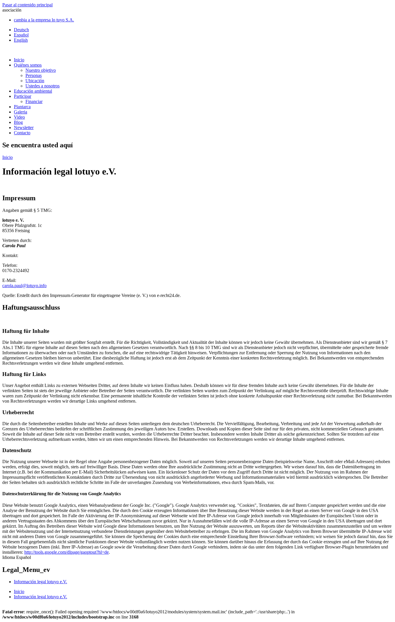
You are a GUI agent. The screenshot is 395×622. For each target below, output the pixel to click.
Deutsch (21, 29)
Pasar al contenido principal (27, 4)
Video (19, 117)
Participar (22, 96)
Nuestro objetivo (40, 70)
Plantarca (22, 106)
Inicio (19, 59)
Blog (18, 122)
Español (21, 34)
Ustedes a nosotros (42, 85)
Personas (33, 75)
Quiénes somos (28, 65)
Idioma (9, 557)
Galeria (20, 111)
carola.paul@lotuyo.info (24, 285)
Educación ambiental (33, 91)
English (21, 40)
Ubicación (34, 80)
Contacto (22, 132)
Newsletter (24, 127)
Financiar (34, 101)
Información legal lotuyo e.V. (40, 581)
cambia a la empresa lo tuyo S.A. (44, 19)
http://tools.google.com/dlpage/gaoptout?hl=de (66, 552)
